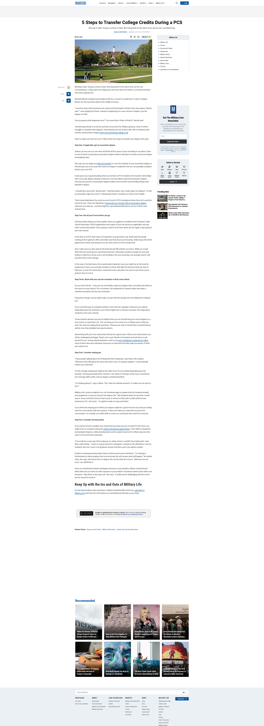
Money (120, 3)
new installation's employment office (133, 340)
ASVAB (111, 704)
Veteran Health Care (131, 706)
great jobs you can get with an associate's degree (126, 203)
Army (143, 701)
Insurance (102, 3)
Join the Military (131, 3)
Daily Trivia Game (164, 720)
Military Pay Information (99, 706)
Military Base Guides (165, 701)
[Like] (69, 101)
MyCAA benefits (104, 163)
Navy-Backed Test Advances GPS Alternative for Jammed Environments (177, 206)
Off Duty (161, 709)
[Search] (176, 3)
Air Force (144, 706)
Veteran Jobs (162, 704)
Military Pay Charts (97, 709)
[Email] (138, 37)
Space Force (145, 714)
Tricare (127, 709)
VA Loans (78, 701)
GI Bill (127, 704)
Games (161, 712)
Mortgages (111, 3)
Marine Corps (146, 709)
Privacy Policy (169, 150)
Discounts (128, 714)
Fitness (161, 717)
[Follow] (69, 94)
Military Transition (164, 706)
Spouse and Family (120, 32)
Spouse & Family (163, 722)
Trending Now (163, 192)
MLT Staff (79, 37)
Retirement (128, 712)
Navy (143, 704)
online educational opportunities (116, 429)
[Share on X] (134, 37)
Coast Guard (145, 712)
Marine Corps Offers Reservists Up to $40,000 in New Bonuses (178, 214)
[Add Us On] (69, 87)
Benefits (142, 3)
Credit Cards (95, 701)
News (150, 3)
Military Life (159, 3)
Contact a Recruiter (114, 701)
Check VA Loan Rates (81, 704)
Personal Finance (97, 704)
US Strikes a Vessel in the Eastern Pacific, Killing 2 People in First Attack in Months (177, 198)
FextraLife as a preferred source (131, 514)
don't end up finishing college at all (114, 133)
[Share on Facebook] (131, 37)
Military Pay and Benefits (132, 701)
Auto (160, 714)
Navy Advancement (114, 706)
